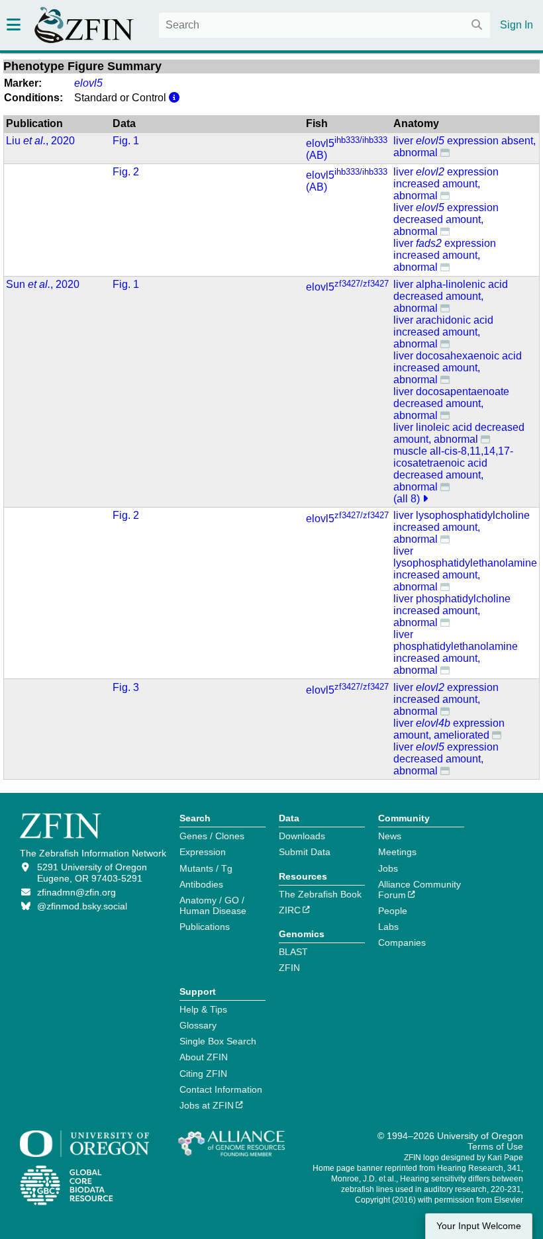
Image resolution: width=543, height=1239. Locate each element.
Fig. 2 (126, 171)
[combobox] (324, 25)
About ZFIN (203, 1057)
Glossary (198, 1025)
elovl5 (347, 287)
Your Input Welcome (478, 1226)
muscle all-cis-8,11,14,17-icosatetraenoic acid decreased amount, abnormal (453, 468)
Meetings (397, 852)
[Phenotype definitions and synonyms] (445, 152)
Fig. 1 (126, 140)
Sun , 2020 (42, 284)
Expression (202, 852)
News (389, 836)
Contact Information (220, 1089)
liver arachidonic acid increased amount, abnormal (443, 331)
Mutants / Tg (205, 868)
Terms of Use (495, 1146)
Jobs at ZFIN (206, 1105)
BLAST (293, 951)
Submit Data (304, 852)
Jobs (388, 868)
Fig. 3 (126, 687)
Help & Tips (203, 1009)
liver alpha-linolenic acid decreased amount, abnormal (450, 296)
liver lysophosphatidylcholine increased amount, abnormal (461, 527)
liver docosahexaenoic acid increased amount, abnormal (457, 367)
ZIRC (290, 910)
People (392, 910)
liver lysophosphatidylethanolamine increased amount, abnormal (465, 568)
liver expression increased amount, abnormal (446, 183)
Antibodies (201, 884)
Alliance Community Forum (419, 889)
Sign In (516, 24)
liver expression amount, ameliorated (449, 729)
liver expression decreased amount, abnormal (446, 219)
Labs (388, 926)
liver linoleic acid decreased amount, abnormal (458, 433)
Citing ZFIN (203, 1073)
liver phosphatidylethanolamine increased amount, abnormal (455, 652)
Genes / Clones (211, 836)
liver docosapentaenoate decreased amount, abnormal (451, 403)
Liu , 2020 (40, 140)
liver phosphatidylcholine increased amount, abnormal (452, 610)
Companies (402, 942)
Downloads (302, 836)
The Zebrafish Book (320, 894)
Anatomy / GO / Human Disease (212, 905)
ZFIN (289, 967)
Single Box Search (217, 1041)
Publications (204, 926)
